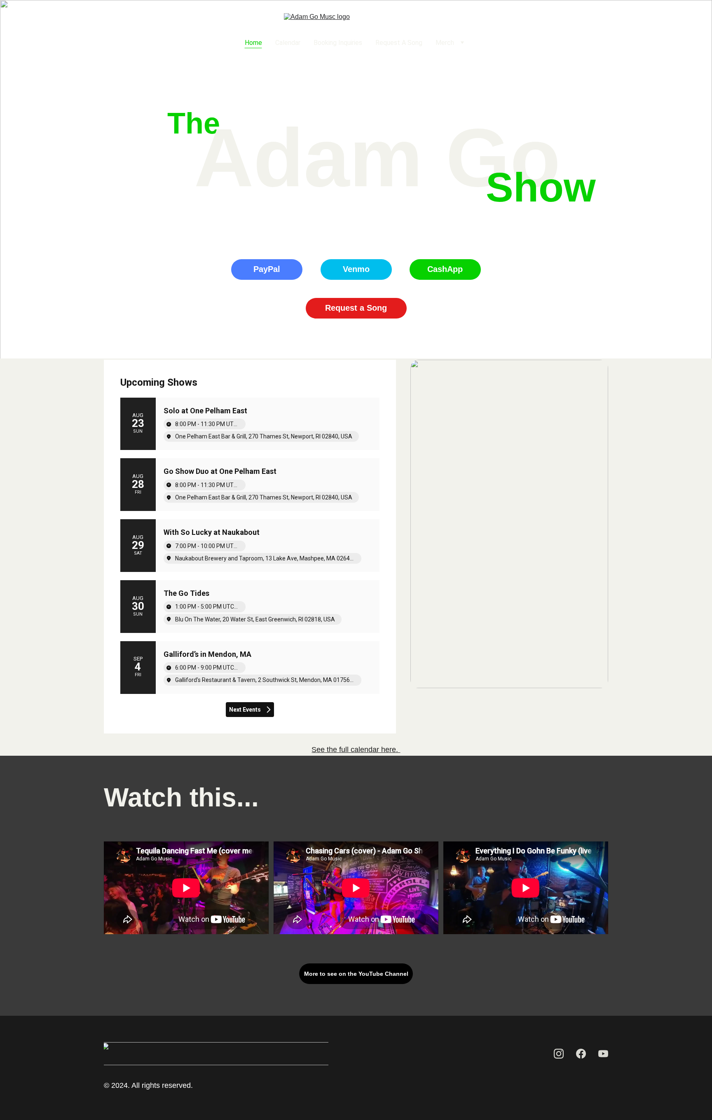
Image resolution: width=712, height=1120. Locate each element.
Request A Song (398, 43)
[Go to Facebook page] (134, 42)
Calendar (287, 43)
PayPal (266, 269)
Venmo (356, 269)
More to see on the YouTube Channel (356, 973)
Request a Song (356, 307)
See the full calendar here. (356, 749)
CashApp (445, 269)
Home (253, 43)
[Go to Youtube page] (147, 42)
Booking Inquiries (338, 43)
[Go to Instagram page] (118, 42)
